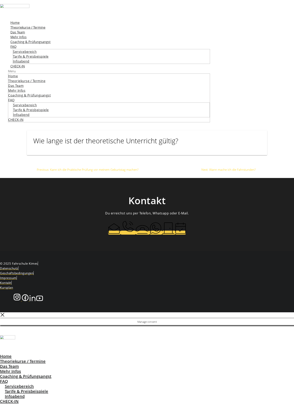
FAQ (13, 46)
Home (15, 22)
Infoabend (21, 61)
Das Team (17, 32)
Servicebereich (25, 51)
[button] (109, 71)
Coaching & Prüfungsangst (30, 42)
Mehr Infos (18, 37)
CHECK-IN (17, 66)
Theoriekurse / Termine (27, 27)
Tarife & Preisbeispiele (31, 56)
